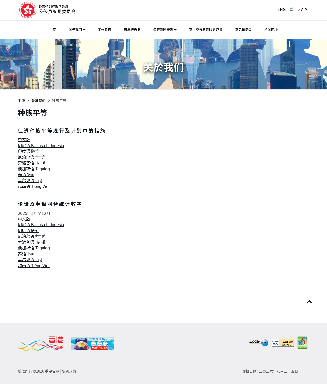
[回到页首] (310, 301)
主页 (52, 29)
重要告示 (52, 371)
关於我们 (38, 100)
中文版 (24, 140)
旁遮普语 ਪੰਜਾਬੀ (31, 163)
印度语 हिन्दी (28, 151)
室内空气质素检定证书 (205, 29)
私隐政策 (69, 371)
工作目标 (104, 29)
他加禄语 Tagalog (34, 169)
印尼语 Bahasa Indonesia (41, 145)
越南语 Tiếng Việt (34, 186)
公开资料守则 (163, 29)
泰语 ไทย (26, 175)
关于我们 (75, 29)
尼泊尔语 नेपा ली (31, 157)
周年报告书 (132, 29)
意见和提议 (243, 29)
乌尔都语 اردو (30, 180)
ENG (281, 9)
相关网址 (271, 29)
